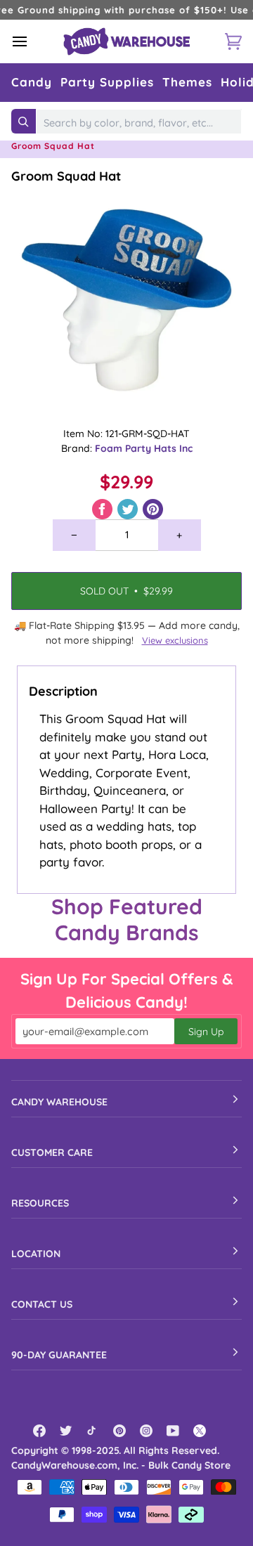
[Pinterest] (119, 1430)
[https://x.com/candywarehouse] (199, 1430)
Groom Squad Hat (66, 176)
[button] (31, 82)
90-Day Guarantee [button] (59, 1355)
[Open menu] (32, 41)
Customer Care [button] (52, 1152)
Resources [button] (40, 1203)
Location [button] (35, 1253)
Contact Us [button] (41, 1304)
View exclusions (175, 640)
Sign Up (205, 1031)
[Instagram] (146, 1430)
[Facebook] (39, 1430)
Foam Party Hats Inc (144, 448)
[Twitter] (66, 1430)
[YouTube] (173, 1430)
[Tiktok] (92, 1430)
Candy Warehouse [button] (59, 1102)
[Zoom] (126, 300)
